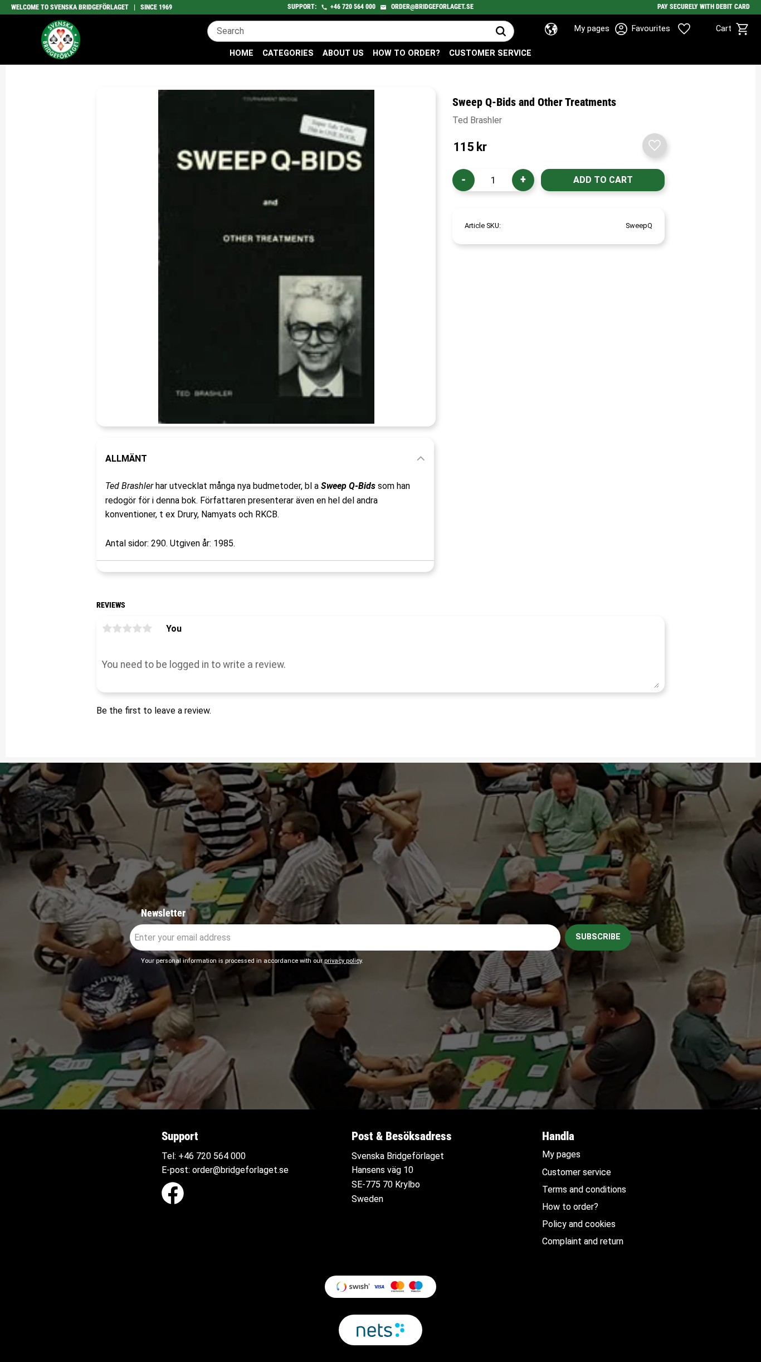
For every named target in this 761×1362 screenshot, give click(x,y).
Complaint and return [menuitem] (582, 1242)
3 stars (127, 628)
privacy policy (343, 960)
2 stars (117, 628)
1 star (107, 628)
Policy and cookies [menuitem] (579, 1224)
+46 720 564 (203, 1156)
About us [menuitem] (343, 53)
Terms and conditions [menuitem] (584, 1190)
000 (238, 1156)
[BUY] (603, 180)
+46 (335, 7)
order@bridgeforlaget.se (432, 7)
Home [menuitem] (241, 53)
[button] (671, 29)
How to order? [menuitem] (406, 53)
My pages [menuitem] (561, 1155)
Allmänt (126, 458)
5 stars (147, 628)
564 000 (364, 7)
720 (347, 7)
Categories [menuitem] (288, 53)
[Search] (501, 31)
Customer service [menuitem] (490, 53)
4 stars (137, 628)
